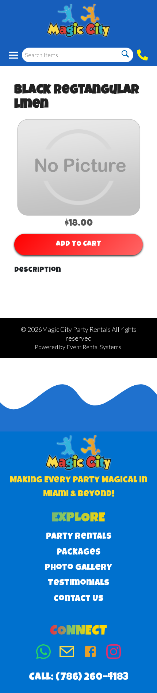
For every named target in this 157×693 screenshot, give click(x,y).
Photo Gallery (78, 568)
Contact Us (78, 599)
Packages (78, 552)
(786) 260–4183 (92, 677)
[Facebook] (90, 653)
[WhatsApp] (43, 653)
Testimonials (78, 583)
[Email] (67, 653)
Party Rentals (78, 537)
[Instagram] (113, 653)
